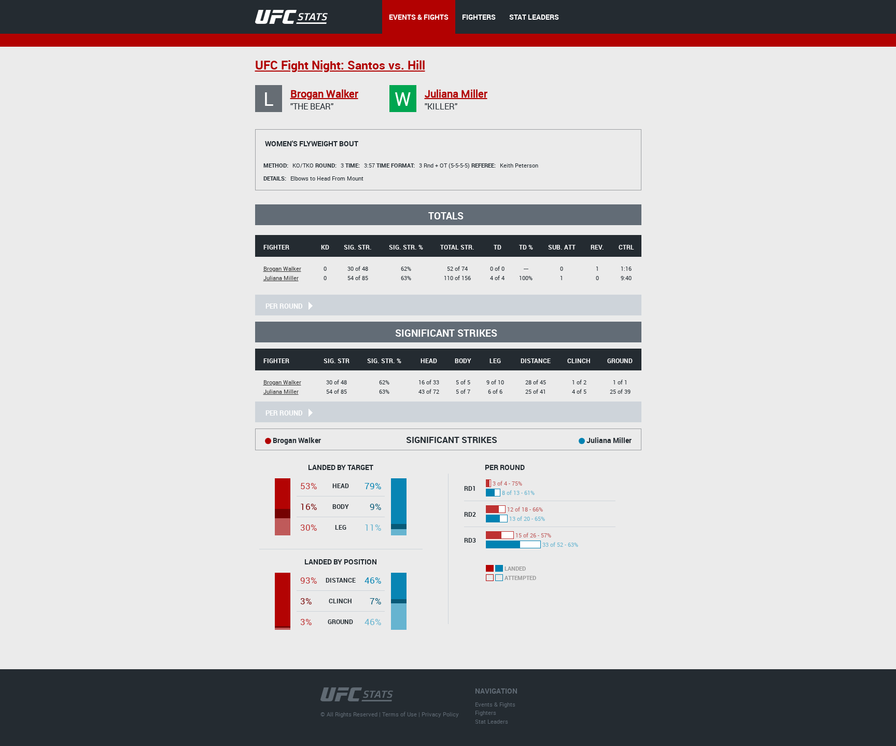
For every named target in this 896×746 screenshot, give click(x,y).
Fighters (485, 712)
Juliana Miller (456, 94)
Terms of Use (399, 714)
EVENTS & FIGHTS (419, 17)
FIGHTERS (479, 17)
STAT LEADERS (534, 17)
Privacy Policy (440, 714)
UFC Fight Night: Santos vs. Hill (340, 65)
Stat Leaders (491, 721)
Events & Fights (495, 704)
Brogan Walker (324, 94)
